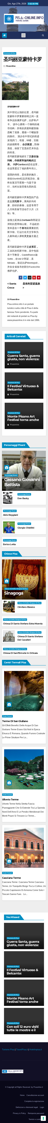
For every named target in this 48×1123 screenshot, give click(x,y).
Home (22, 1095)
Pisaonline (11, 66)
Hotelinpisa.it (35, 1049)
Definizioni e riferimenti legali (27, 1107)
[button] (43, 35)
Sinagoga (13, 593)
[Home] (4, 35)
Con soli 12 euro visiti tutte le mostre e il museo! (22, 1030)
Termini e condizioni (36, 1119)
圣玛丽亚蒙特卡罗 (22, 59)
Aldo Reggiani (10, 515)
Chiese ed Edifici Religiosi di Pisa (16, 589)
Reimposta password (36, 1113)
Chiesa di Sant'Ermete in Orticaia (20, 653)
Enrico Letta (9, 544)
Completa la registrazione (34, 1101)
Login (42, 1107)
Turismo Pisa (8, 1049)
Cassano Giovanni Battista (22, 482)
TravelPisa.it (22, 1049)
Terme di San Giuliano (15, 721)
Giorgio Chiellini (25, 528)
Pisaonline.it (38, 1087)
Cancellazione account (35, 1095)
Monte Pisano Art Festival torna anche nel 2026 (23, 419)
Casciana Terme (11, 877)
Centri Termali (7, 716)
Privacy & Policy (19, 1113)
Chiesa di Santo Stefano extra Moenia (22, 623)
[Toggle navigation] (23, 35)
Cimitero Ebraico (26, 607)
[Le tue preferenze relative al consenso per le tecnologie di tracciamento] (43, 1118)
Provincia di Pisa (9, 53)
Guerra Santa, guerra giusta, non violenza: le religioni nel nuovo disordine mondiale (23, 361)
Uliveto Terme (10, 799)
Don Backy (23, 498)
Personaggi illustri (11, 475)
